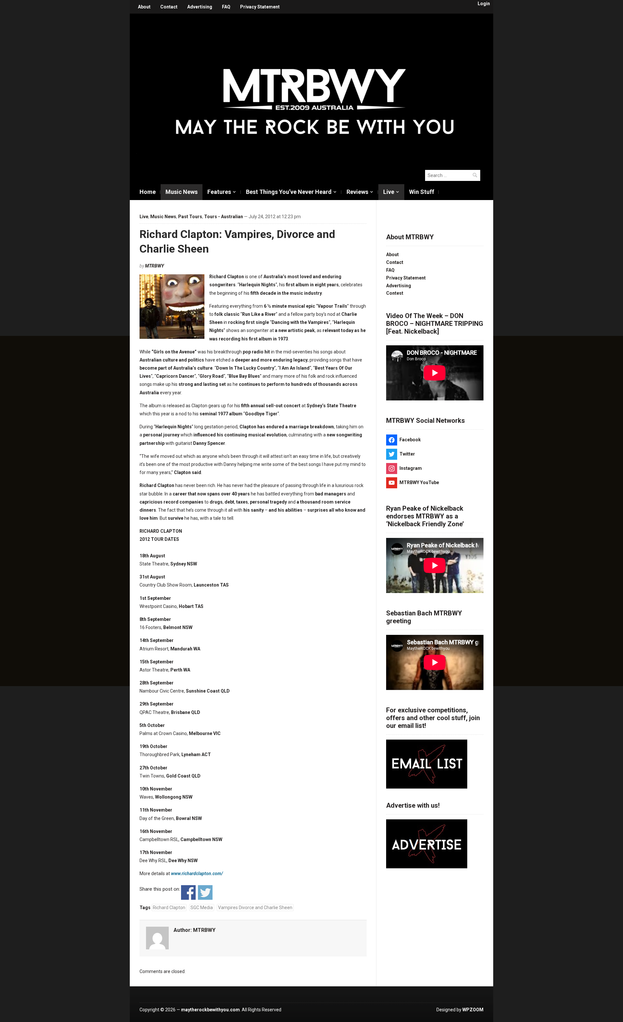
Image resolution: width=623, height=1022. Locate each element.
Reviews (357, 191)
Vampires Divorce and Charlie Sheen (255, 907)
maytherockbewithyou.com (210, 1009)
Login (484, 3)
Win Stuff (421, 191)
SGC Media (201, 907)
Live (388, 191)
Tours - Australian (223, 216)
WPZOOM (472, 1009)
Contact (168, 6)
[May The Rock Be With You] (314, 88)
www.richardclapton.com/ (197, 873)
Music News (181, 191)
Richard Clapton (169, 907)
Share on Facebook (188, 892)
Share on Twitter (205, 892)
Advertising (199, 6)
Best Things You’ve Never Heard (289, 191)
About (144, 6)
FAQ (226, 6)
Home (148, 191)
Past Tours (190, 216)
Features (219, 191)
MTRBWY (154, 265)
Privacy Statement (260, 6)
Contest (394, 293)
